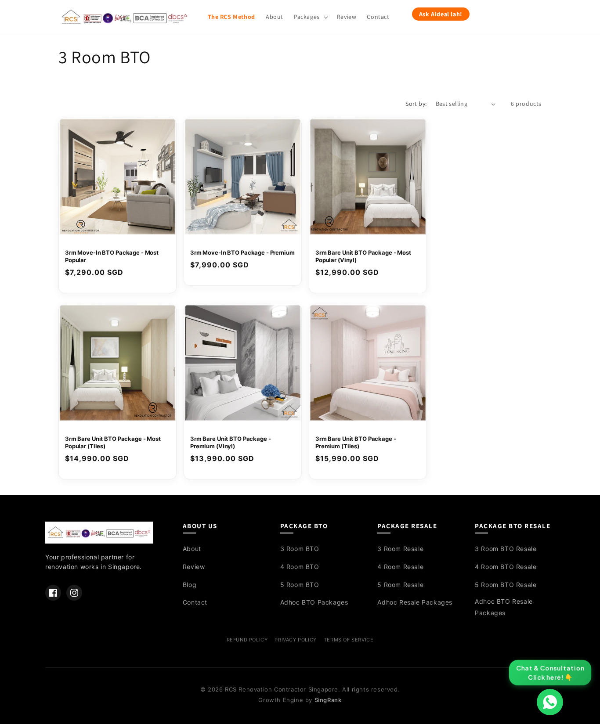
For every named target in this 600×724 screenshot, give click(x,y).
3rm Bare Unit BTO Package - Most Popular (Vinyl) (363, 256)
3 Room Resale (400, 548)
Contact (195, 602)
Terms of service (349, 640)
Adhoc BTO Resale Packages (504, 607)
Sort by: (416, 104)
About (192, 548)
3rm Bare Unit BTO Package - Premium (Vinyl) (230, 442)
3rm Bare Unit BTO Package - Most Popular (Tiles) (113, 442)
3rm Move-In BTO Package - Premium (242, 252)
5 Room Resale (400, 584)
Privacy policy (295, 640)
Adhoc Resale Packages (414, 602)
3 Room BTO (299, 548)
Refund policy (247, 640)
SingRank (328, 699)
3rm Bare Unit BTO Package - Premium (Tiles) (355, 442)
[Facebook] (53, 593)
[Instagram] (74, 593)
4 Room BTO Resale (505, 566)
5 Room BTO (299, 584)
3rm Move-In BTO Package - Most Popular (112, 256)
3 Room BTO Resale (505, 548)
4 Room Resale (400, 566)
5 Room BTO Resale (505, 584)
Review (194, 566)
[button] (310, 16)
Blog (189, 584)
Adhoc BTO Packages (314, 602)
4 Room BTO (299, 566)
